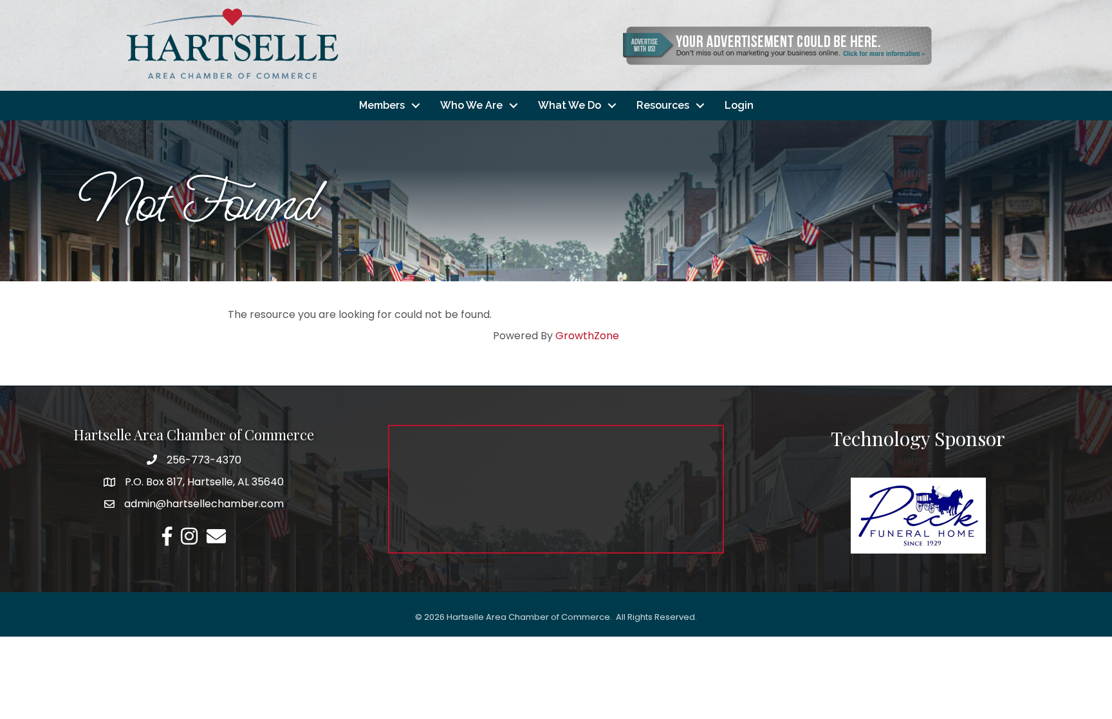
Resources (662, 105)
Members (382, 105)
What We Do (569, 105)
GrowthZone (587, 335)
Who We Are (471, 105)
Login (739, 105)
